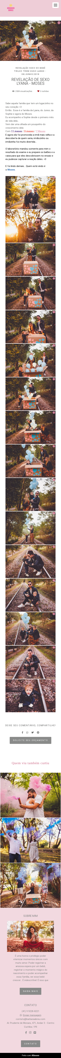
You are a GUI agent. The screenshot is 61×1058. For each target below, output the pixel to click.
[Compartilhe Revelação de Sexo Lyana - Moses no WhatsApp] (27, 732)
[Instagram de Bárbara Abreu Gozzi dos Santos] (30, 1032)
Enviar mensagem (32, 1015)
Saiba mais (30, 991)
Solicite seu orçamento (30, 740)
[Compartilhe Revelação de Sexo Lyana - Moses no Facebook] (22, 732)
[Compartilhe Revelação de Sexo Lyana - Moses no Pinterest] (38, 732)
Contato (30, 1044)
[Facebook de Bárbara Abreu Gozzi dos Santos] (26, 1032)
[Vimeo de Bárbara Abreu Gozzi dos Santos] (35, 1032)
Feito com (30, 1055)
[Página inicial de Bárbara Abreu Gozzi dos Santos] (10, 8)
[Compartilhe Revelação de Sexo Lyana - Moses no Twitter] (32, 732)
